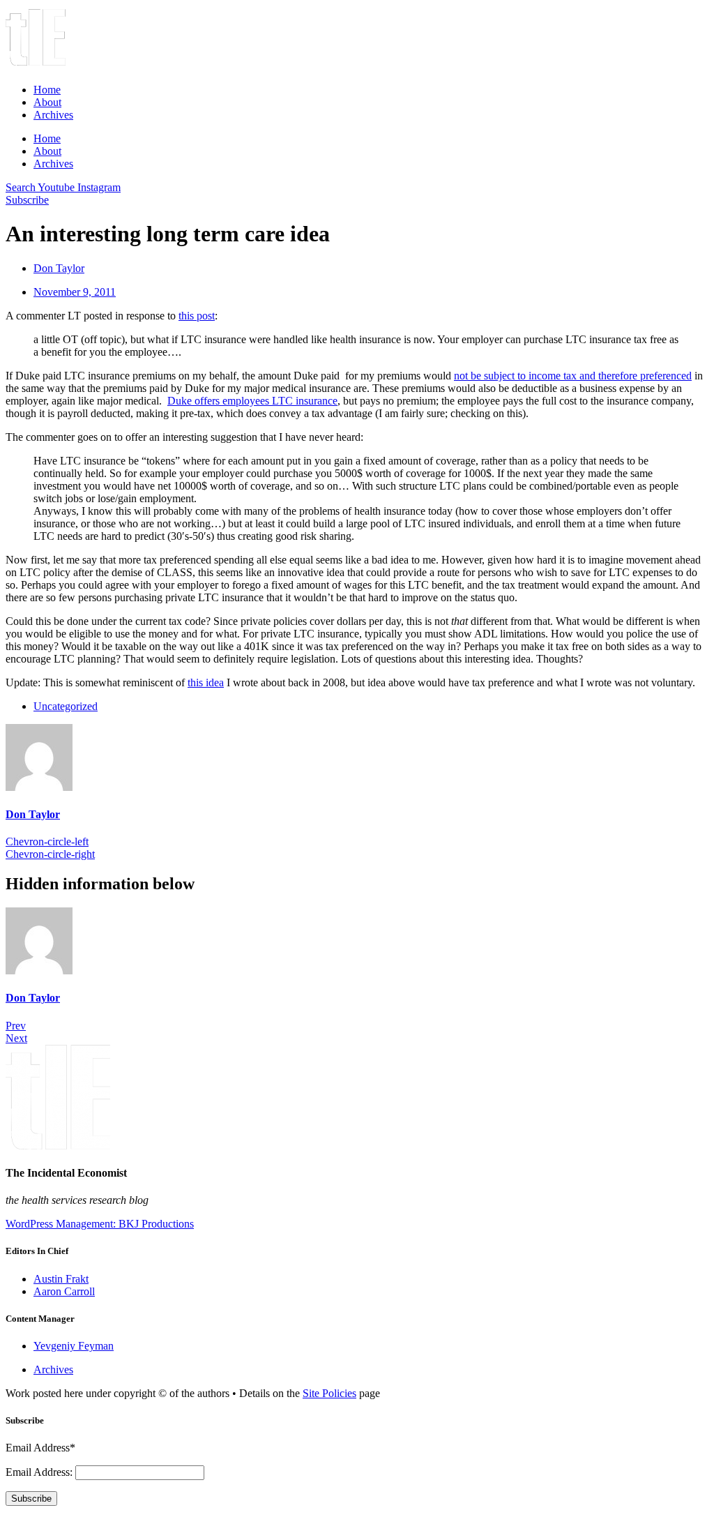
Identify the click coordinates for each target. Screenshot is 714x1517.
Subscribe (31, 1498)
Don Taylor (33, 814)
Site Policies (329, 1393)
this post (196, 316)
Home (47, 90)
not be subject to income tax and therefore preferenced (573, 376)
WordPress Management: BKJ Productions (100, 1224)
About (47, 102)
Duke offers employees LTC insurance (252, 401)
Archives (53, 115)
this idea (206, 682)
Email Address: (40, 1472)
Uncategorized (65, 706)
